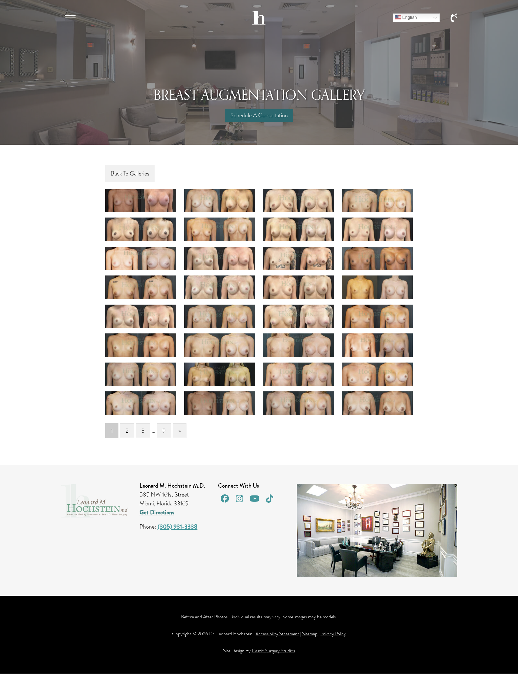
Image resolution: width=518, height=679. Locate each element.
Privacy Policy (333, 633)
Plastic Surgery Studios (273, 650)
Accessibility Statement (277, 633)
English (409, 17)
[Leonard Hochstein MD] (258, 22)
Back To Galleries (130, 173)
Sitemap (310, 633)
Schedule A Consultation (259, 115)
